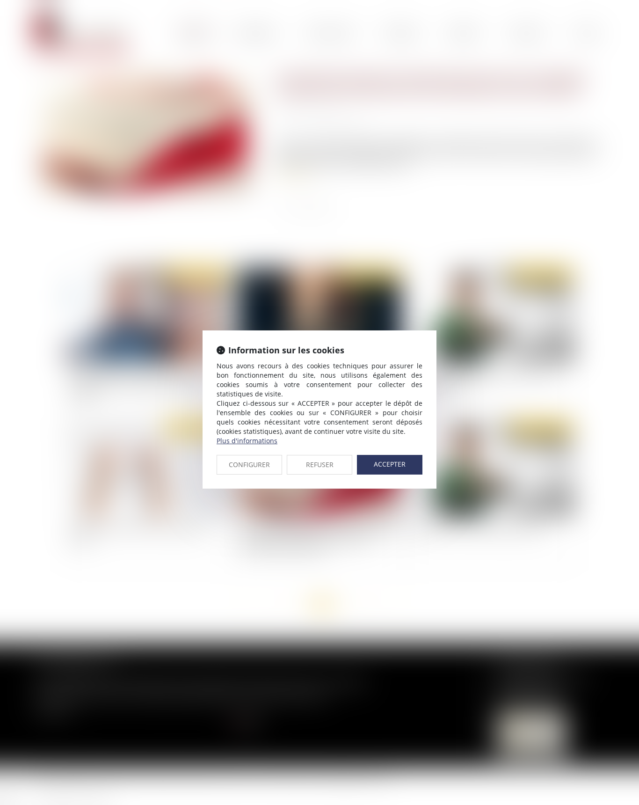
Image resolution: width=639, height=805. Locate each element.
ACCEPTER (390, 464)
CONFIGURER (249, 464)
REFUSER (320, 464)
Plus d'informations (247, 440)
